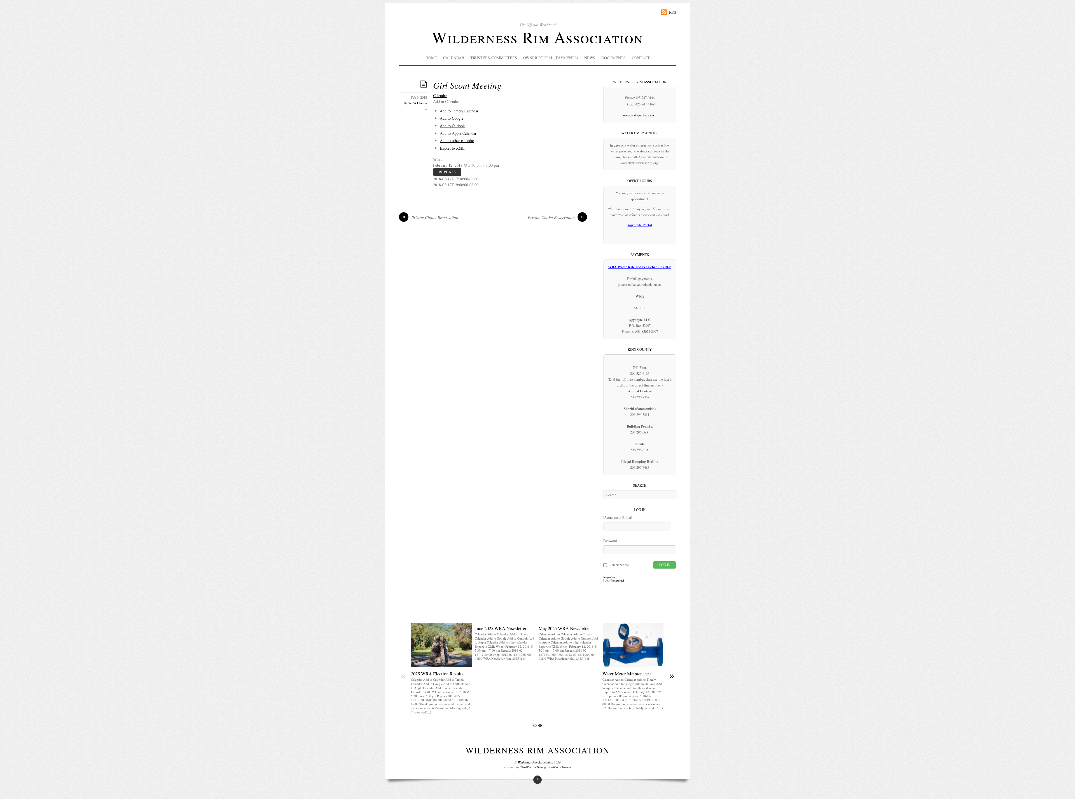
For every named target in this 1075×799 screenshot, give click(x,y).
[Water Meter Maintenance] (632, 665)
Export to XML (452, 148)
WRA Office (417, 103)
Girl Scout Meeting (467, 85)
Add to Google (451, 118)
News (589, 57)
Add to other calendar (457, 140)
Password (610, 540)
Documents (613, 57)
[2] (540, 725)
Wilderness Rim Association (537, 37)
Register (609, 577)
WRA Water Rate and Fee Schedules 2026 (639, 266)
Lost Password (613, 581)
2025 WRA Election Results (437, 673)
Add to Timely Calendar (459, 111)
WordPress (527, 767)
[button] (446, 101)
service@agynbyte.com (639, 115)
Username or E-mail (617, 517)
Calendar (453, 57)
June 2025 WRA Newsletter (501, 628)
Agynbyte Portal (640, 224)
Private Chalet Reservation (430, 217)
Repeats (447, 172)
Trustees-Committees (493, 57)
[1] (535, 725)
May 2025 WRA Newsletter (564, 628)
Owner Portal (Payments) (550, 57)
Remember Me (619, 565)
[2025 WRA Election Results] (441, 665)
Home (431, 57)
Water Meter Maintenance (626, 673)
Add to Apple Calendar (458, 133)
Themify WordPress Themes (553, 767)
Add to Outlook (452, 125)
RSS (672, 12)
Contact (641, 57)
